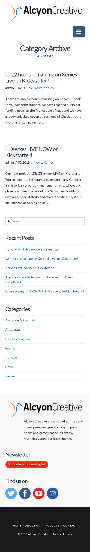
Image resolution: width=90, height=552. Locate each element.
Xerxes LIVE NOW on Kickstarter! (31, 152)
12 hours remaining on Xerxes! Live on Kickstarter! (41, 77)
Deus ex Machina (17, 339)
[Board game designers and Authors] (43, 12)
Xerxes (49, 88)
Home (17, 525)
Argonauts (13, 329)
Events (10, 348)
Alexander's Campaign (21, 320)
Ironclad (11, 357)
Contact (70, 525)
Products (51, 525)
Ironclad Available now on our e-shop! (32, 249)
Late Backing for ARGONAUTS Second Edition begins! (44, 291)
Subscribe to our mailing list (26, 464)
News (38, 88)
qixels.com (64, 534)
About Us (32, 525)
